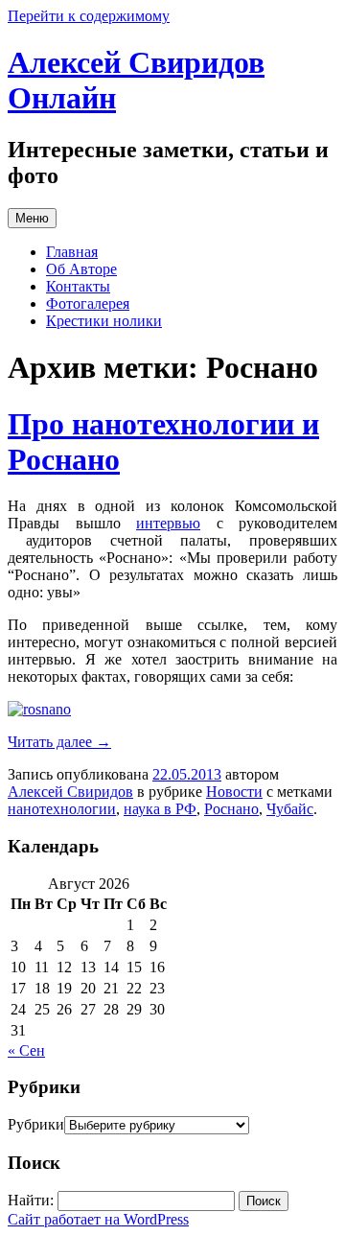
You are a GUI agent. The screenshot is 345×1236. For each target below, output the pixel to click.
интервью (168, 523)
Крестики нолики (104, 321)
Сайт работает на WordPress (98, 1219)
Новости (234, 791)
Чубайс (289, 809)
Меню (32, 218)
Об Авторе (81, 269)
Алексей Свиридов (70, 791)
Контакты (78, 286)
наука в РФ (160, 809)
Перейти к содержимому (89, 16)
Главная (72, 252)
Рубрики (36, 1124)
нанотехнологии (62, 809)
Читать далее (59, 742)
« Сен (26, 1050)
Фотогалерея (87, 303)
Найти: (31, 1200)
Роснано (231, 809)
